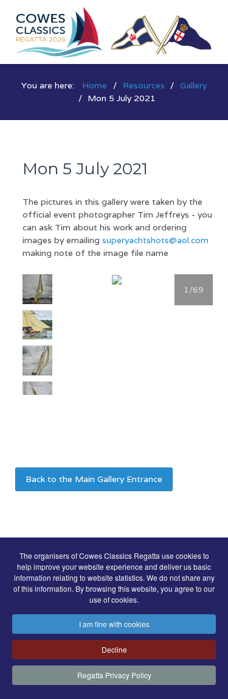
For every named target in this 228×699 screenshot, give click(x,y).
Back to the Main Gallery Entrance (94, 479)
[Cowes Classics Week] (114, 31)
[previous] (40, 292)
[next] (40, 376)
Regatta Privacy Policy (114, 675)
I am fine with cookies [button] (114, 624)
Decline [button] (114, 649)
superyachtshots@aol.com (155, 240)
